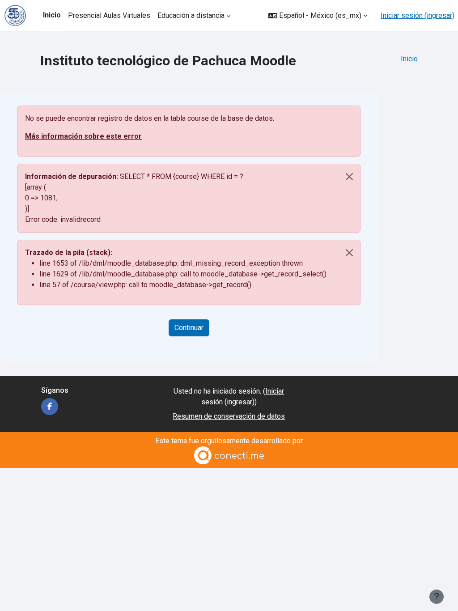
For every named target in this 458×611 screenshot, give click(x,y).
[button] (318, 15)
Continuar (189, 327)
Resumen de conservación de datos (229, 416)
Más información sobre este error (83, 136)
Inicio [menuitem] (52, 15)
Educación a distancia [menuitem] (191, 15)
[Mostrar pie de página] (436, 597)
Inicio (409, 59)
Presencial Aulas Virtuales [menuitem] (109, 15)
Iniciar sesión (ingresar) (417, 15)
